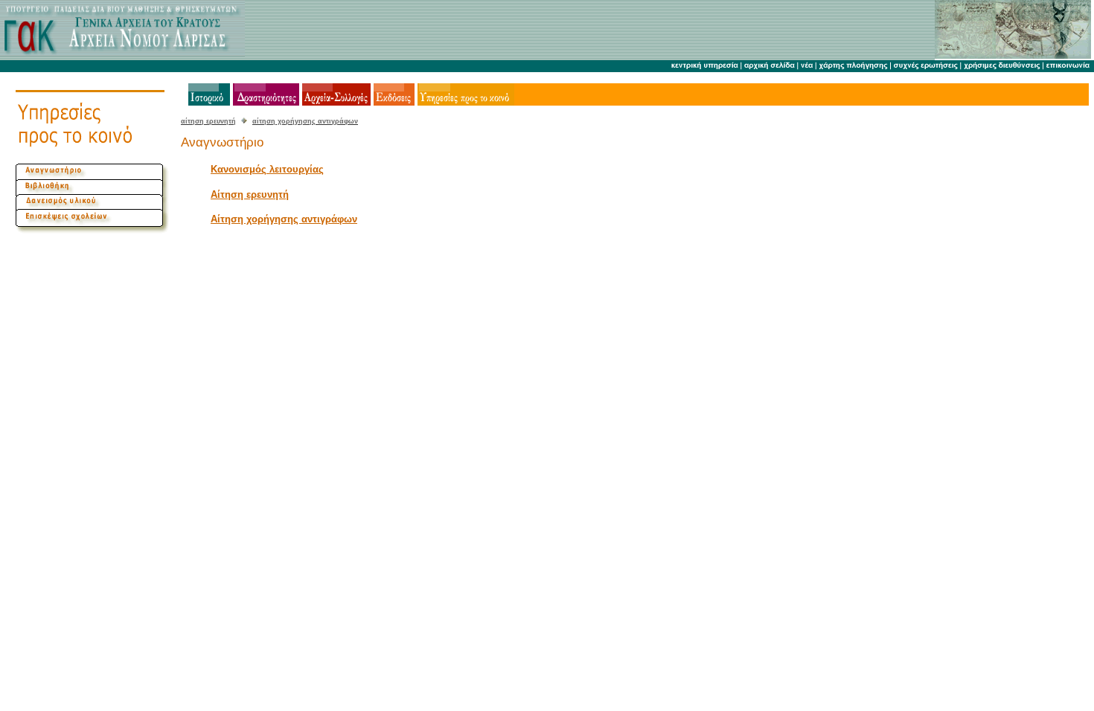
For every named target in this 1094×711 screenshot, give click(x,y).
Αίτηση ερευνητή (250, 194)
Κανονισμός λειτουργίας (267, 169)
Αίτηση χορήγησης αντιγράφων (284, 219)
